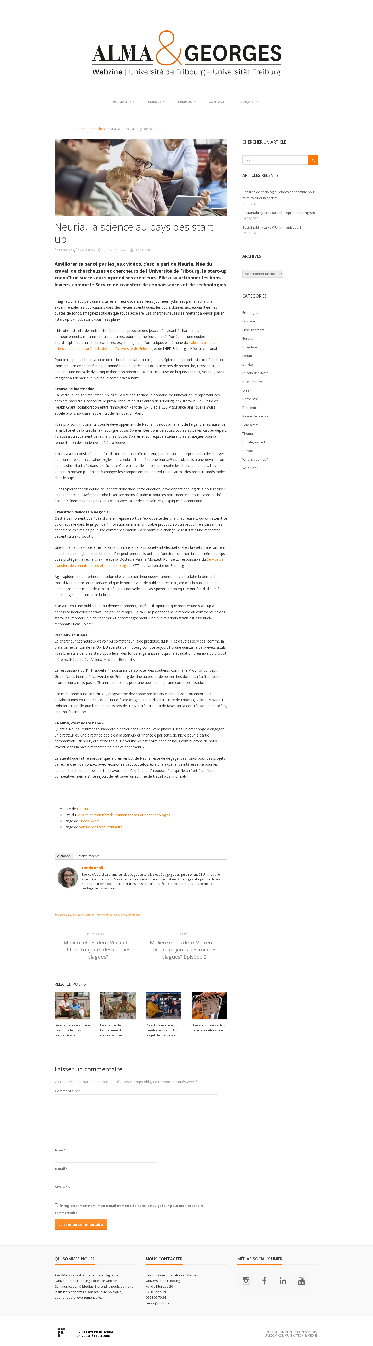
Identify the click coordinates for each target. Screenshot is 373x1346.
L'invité (247, 364)
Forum (247, 355)
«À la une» (87, 250)
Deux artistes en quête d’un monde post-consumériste (72, 1030)
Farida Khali (92, 867)
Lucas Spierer (90, 821)
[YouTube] (301, 1280)
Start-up (89, 914)
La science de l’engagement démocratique (111, 1030)
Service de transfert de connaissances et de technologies (123, 814)
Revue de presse (255, 416)
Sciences (78, 914)
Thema (247, 433)
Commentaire (68, 1091)
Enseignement (253, 329)
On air (247, 390)
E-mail (61, 1168)
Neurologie (64, 914)
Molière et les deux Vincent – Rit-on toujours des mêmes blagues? (98, 949)
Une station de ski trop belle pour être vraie (209, 1027)
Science (154, 101)
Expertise (249, 347)
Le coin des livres (255, 373)
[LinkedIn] (283, 1280)
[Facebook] (264, 1280)
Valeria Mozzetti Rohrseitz (100, 827)
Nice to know (252, 381)
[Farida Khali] (68, 884)
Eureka (247, 338)
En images (250, 312)
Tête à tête (250, 424)
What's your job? (255, 459)
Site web (62, 1187)
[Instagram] (246, 1280)
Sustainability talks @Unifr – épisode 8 (271, 227)
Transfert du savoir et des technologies (117, 914)
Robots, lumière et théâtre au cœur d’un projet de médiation (162, 1030)
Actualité (122, 101)
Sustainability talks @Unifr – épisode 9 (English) (278, 212)
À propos (63, 856)
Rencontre (250, 407)
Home (79, 129)
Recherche (95, 129)
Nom (60, 1150)
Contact (217, 101)
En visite (248, 321)
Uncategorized (253, 442)
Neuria (114, 330)
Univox (247, 450)
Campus (185, 101)
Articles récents (87, 856)
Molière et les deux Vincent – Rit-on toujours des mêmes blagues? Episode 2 (184, 949)
